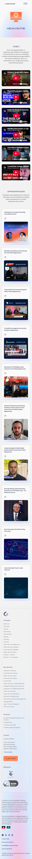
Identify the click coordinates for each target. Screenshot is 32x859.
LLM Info (6, 642)
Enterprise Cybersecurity (11, 696)
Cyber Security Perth (9, 652)
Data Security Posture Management (14, 699)
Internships (6, 631)
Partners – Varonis (9, 655)
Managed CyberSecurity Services (13, 686)
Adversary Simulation (10, 678)
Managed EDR (7, 701)
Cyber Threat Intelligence (11, 704)
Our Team (6, 626)
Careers (5, 629)
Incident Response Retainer (11, 727)
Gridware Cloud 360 (9, 725)
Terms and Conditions (8, 842)
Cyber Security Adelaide (10, 649)
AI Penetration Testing (10, 673)
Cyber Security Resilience (11, 694)
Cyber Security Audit (9, 676)
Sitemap (6, 639)
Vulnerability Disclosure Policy (10, 845)
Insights (5, 637)
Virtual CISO (7, 681)
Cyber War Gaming (9, 691)
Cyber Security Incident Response (13, 683)
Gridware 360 (7, 722)
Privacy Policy (5, 839)
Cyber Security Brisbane (10, 647)
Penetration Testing (9, 670)
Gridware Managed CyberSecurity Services (13, 719)
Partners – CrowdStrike (10, 657)
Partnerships (7, 634)
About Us (6, 624)
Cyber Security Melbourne (11, 644)
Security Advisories (7, 848)
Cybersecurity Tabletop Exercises (13, 688)
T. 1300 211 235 (7, 752)
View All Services (8, 706)
